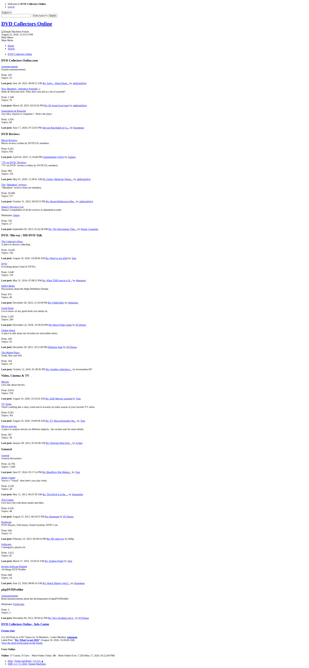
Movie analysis (9, 426)
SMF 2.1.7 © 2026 (17, 664)
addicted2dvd (79, 83)
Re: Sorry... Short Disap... (56, 83)
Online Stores (8, 330)
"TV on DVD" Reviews (13, 162)
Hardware (6, 522)
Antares (72, 157)
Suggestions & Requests (13, 111)
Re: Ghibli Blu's (56, 302)
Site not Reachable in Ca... (55, 127)
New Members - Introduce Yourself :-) (20, 88)
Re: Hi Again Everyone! (56, 105)
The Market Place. (10, 352)
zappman (72, 637)
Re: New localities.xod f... (61, 618)
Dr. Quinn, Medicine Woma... (58, 179)
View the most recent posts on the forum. (22, 643)
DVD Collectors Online (26, 24)
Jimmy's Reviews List (12, 207)
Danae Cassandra (89, 229)
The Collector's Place (12, 241)
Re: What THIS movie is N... (57, 280)
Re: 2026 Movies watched (59, 398)
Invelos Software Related (14, 566)
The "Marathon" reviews (14, 184)
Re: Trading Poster (54, 561)
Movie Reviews (9, 140)
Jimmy (16, 215)
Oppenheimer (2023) (53, 157)
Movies (5, 382)
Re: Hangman (52, 516)
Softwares (6, 544)
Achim (78, 443)
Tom (73, 258)
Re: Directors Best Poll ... (59, 443)
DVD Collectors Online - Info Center (25, 624)
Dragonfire (77, 494)
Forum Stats (8, 630)
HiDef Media (8, 286)
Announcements (9, 66)
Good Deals (7, 308)
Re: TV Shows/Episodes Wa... (60, 420)
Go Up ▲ (38, 661)
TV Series (6, 404)
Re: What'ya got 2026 (56, 258)
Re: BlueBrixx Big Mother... (56, 472)
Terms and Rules (23, 661)
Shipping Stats (55, 347)
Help (10, 661)
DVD (4, 263)
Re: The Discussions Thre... (62, 229)
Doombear (78, 127)
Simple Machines (37, 664)
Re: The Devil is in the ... (55, 494)
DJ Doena (81, 325)
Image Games (8, 477)
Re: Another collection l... (59, 369)
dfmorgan (81, 280)
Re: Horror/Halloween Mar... (60, 201)
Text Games (7, 500)
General (5, 455)
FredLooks (18, 604)
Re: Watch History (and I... (56, 583)
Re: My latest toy (55, 538)
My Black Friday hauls (60, 325)
